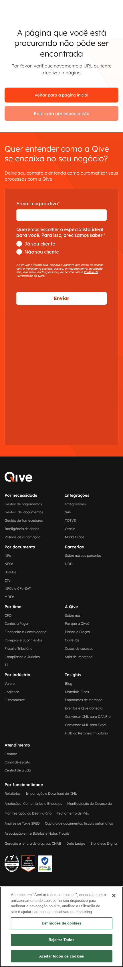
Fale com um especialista (62, 113)
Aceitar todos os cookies (61, 956)
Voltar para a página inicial (61, 95)
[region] (61, 926)
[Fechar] (114, 895)
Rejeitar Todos (62, 940)
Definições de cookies (62, 923)
